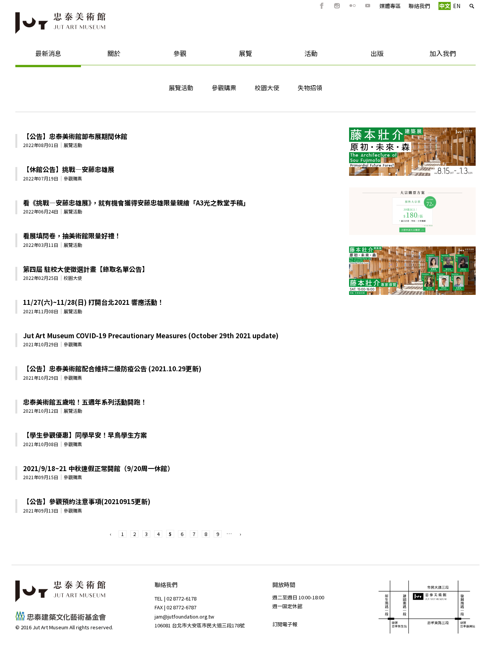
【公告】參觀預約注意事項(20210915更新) (86, 501)
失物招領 (310, 87)
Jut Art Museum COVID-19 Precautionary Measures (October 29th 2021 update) (150, 335)
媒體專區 (390, 6)
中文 (444, 6)
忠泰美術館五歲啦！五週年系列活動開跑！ (85, 402)
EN (456, 6)
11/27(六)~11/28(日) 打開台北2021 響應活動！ (93, 302)
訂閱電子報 (284, 624)
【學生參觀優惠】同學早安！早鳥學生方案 (85, 435)
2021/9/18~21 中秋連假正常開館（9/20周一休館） (98, 468)
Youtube (368, 6)
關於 (100, 55)
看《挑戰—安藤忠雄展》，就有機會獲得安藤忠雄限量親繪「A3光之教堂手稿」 (136, 202)
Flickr (352, 6)
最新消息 (38, 55)
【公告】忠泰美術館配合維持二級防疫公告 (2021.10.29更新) (112, 368)
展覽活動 (181, 87)
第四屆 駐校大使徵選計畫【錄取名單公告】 (85, 269)
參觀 (166, 55)
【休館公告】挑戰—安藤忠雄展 (68, 169)
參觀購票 (224, 87)
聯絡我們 (419, 6)
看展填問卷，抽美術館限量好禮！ (72, 235)
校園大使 (267, 87)
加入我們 (433, 55)
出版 (364, 55)
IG (337, 6)
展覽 (232, 55)
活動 (298, 55)
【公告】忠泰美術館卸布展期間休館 (75, 136)
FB (322, 6)
